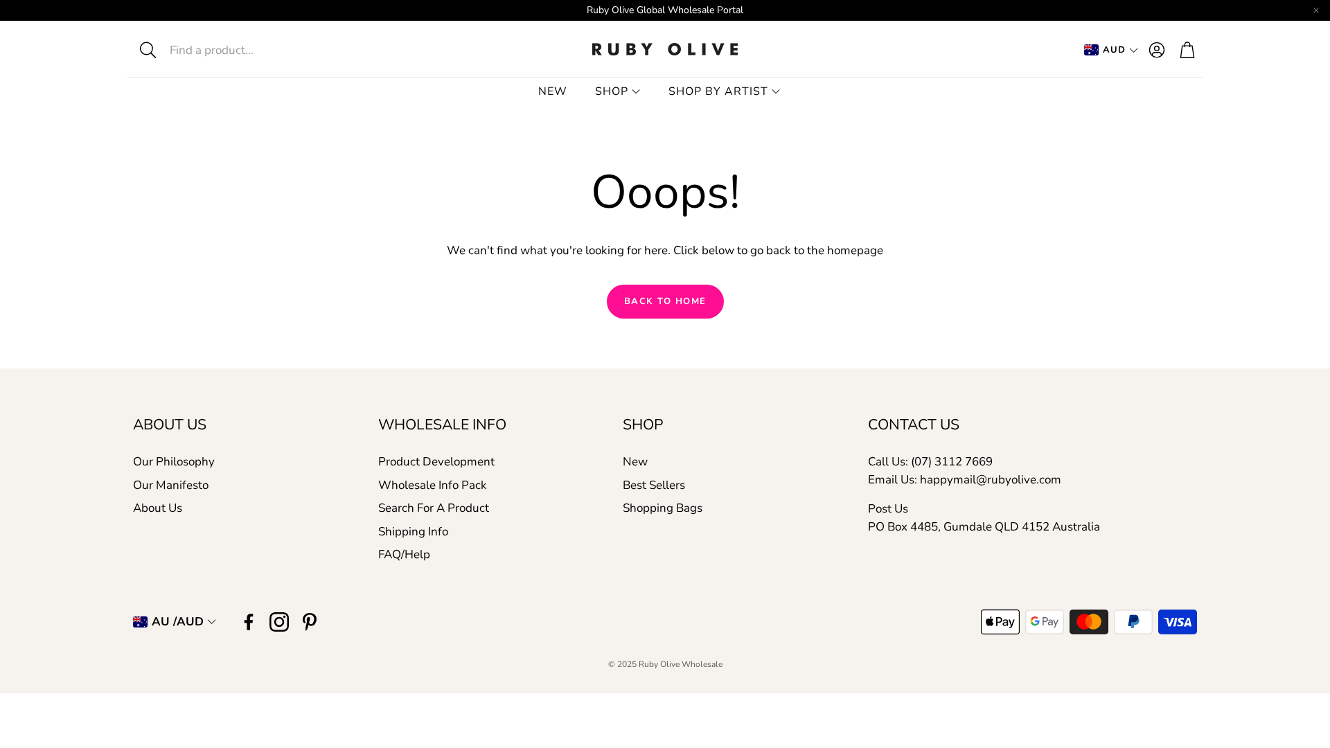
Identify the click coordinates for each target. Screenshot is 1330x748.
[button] (233, 49)
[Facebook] (248, 622)
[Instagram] (279, 622)
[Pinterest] (309, 622)
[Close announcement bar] (1316, 10)
